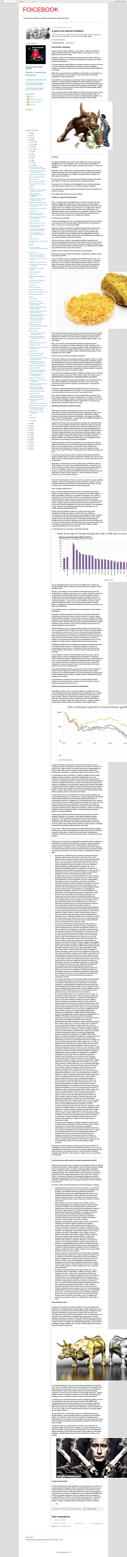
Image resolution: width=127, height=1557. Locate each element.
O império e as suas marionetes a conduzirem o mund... (38, 384)
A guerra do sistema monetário (37, 365)
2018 (29, 432)
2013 (29, 444)
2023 (29, 140)
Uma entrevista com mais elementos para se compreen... (38, 167)
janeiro (31, 420)
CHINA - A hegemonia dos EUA (37, 223)
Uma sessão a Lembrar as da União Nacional (37, 226)
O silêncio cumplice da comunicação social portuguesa (38, 325)
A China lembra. (33, 299)
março (31, 162)
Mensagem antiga (97, 1523)
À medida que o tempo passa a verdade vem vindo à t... (37, 199)
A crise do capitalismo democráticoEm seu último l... (37, 233)
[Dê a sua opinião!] (90, 1509)
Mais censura (32, 340)
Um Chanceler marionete (35, 355)
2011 (29, 449)
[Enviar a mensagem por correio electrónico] (84, 1508)
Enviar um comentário (60, 1520)
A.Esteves (32, 97)
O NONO (31, 187)
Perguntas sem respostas (35, 289)
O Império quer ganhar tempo (37, 391)
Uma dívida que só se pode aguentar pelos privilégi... (36, 408)
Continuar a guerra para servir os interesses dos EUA (38, 311)
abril (30, 160)
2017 (29, 435)
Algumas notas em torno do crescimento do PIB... (37, 333)
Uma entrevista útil (34, 179)
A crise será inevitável (34, 368)
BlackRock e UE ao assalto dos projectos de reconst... (37, 171)
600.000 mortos (33, 211)
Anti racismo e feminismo (35, 301)
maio (30, 158)
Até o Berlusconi (33, 252)
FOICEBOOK (40, 9)
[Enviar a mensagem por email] (88, 1509)
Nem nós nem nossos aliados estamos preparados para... (37, 229)
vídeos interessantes (34, 287)
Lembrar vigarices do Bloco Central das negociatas (36, 388)
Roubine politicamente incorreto (37, 342)
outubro (31, 146)
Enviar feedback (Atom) (65, 1526)
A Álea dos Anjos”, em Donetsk (37, 181)
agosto (31, 151)
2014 (29, 442)
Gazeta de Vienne (33, 239)
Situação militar (33, 351)
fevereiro (31, 165)
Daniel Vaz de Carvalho (35, 99)
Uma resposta (32, 285)
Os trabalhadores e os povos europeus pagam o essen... (37, 362)
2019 (29, 430)
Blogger (69, 1552)
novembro (32, 144)
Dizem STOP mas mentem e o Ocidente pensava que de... (37, 337)
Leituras (31, 296)
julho (30, 153)
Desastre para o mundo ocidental (38, 405)
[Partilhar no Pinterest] (95, 1509)
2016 (29, 437)
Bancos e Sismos (33, 330)
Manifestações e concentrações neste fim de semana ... (37, 190)
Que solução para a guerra (36, 353)
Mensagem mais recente (59, 1523)
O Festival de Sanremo (35, 282)
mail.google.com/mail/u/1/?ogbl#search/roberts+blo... (36, 396)
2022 (29, 423)
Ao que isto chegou (34, 393)
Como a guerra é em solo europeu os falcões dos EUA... (38, 358)
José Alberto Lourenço (35, 102)
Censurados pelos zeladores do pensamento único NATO (37, 370)
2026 (29, 133)
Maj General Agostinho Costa (37, 177)
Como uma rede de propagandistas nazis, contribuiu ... (35, 195)
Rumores (31, 245)
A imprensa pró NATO (34, 272)
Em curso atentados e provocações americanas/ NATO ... (38, 249)
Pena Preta (32, 104)
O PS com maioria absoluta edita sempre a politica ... (37, 308)
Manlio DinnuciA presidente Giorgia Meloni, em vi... (36, 319)
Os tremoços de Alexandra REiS (37, 202)
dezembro (32, 142)
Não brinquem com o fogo (36, 294)
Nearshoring (32, 417)
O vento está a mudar (34, 328)
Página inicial (79, 1523)
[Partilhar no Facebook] (93, 1509)
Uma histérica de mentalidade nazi (38, 403)
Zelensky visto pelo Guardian (36, 280)
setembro (31, 149)
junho (30, 156)
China (30, 236)
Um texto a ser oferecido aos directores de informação (36, 255)
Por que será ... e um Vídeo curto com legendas (37, 380)
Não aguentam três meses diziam (38, 208)
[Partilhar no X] (92, 1509)
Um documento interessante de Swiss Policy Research (37, 315)
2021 (29, 426)
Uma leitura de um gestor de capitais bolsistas (36, 304)
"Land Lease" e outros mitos (36, 377)
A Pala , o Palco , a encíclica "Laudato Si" (36, 412)
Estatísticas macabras (34, 345)
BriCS (30, 415)
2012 (29, 446)
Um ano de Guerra (34, 220)
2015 (29, 439)
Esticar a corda (33, 274)
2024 (29, 137)
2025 (29, 135)
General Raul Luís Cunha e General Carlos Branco (36, 214)
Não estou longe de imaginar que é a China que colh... (38, 217)
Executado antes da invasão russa (38, 292)
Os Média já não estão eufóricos (37, 262)
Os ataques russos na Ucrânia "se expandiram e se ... (38, 348)
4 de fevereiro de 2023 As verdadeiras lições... (36, 374)
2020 (29, 428)
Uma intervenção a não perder (37, 174)
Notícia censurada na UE (35, 322)
